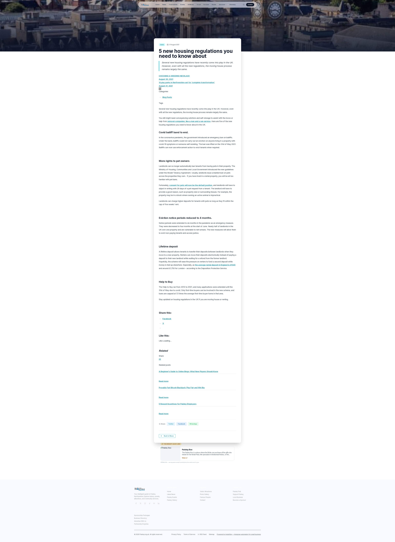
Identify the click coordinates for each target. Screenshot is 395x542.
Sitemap (211, 534)
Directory (232, 4)
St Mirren (191, 4)
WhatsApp (193, 424)
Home (157, 4)
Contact (250, 4)
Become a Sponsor (239, 500)
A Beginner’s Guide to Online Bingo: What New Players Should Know (188, 371)
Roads (214, 4)
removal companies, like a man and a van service (188, 121)
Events (182, 4)
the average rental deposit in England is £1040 (215, 265)
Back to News (169, 436)
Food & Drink (173, 4)
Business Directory (140, 518)
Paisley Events (172, 497)
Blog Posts (167, 97)
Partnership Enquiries (141, 524)
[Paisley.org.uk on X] (140, 503)
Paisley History (172, 500)
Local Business (238, 497)
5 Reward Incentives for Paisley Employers (177, 404)
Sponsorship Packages (142, 515)
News (164, 4)
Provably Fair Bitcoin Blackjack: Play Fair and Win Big (181, 388)
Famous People (205, 497)
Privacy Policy (176, 534)
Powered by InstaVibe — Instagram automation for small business (239, 534)
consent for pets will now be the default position (190, 185)
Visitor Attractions (206, 491)
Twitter (170, 424)
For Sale (206, 4)
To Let (199, 4)
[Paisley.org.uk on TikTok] (149, 503)
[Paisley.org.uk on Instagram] (145, 503)
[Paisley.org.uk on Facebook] (136, 503)
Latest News (171, 494)
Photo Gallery (204, 494)
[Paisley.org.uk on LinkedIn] (158, 503)
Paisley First (237, 491)
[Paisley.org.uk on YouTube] (154, 503)
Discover (222, 4)
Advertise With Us (140, 521)
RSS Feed (203, 534)
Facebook (181, 424)
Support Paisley (238, 494)
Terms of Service (189, 534)
